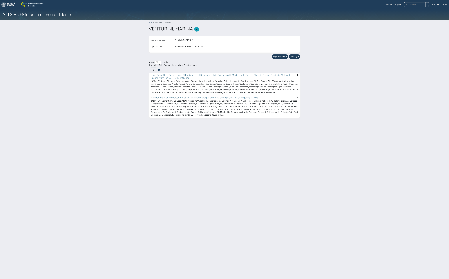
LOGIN (444, 4)
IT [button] (433, 4)
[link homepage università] (32, 4)
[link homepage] (9, 4)
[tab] (153, 69)
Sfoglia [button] (397, 4)
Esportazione (279, 56)
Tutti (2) (293, 56)
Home (389, 4)
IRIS (150, 22)
